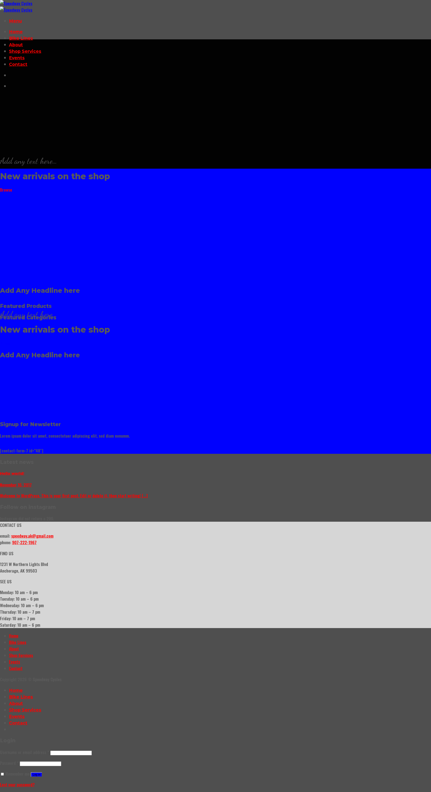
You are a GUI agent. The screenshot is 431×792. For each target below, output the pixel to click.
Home (16, 31)
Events (17, 57)
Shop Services (25, 51)
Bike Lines (21, 38)
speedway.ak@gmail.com (32, 535)
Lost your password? (17, 784)
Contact (18, 64)
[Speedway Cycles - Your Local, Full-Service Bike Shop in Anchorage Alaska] (16, 6)
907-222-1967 (24, 542)
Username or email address (24, 752)
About (16, 44)
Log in (36, 774)
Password (9, 763)
